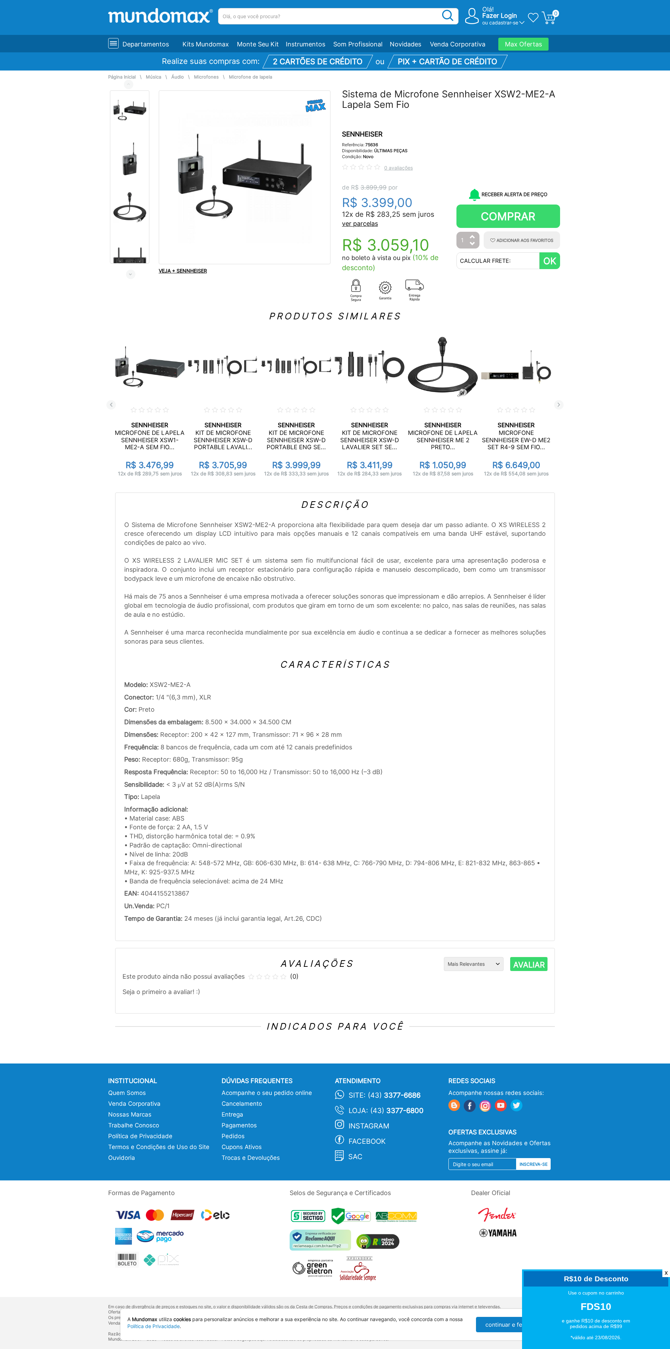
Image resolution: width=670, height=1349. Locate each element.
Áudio (177, 77)
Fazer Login (499, 15)
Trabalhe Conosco (133, 1125)
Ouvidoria (121, 1157)
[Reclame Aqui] (322, 1243)
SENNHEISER (362, 134)
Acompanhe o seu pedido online (267, 1092)
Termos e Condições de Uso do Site (158, 1146)
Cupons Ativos (242, 1146)
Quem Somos (127, 1092)
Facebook (367, 1141)
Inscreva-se (534, 1164)
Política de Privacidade (140, 1136)
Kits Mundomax (206, 44)
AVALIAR (529, 964)
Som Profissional (357, 44)
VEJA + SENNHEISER (183, 271)
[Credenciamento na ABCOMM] (398, 1218)
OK (549, 260)
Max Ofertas (523, 44)
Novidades (405, 44)
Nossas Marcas (129, 1114)
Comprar (508, 216)
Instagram (369, 1126)
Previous (128, 84)
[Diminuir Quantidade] (472, 244)
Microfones (206, 77)
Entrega (232, 1114)
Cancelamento (242, 1103)
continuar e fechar (509, 1324)
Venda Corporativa (457, 44)
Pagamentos (239, 1125)
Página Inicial (122, 77)
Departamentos (145, 44)
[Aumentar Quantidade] (472, 237)
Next (130, 274)
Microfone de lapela (250, 77)
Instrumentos (305, 44)
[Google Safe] (354, 1218)
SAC (355, 1156)
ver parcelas (360, 223)
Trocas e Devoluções (251, 1157)
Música (153, 77)
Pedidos (233, 1136)
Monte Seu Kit (258, 44)
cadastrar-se (503, 22)
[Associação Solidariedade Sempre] (359, 1271)
